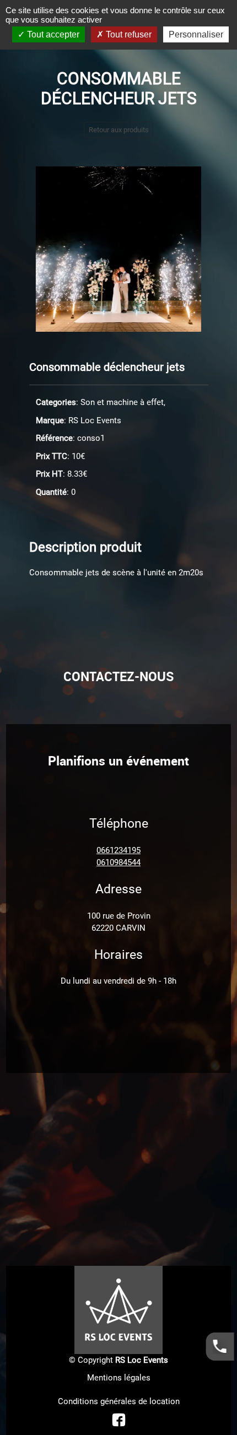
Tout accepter (52, 34)
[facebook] (119, 1420)
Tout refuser (128, 34)
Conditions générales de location (119, 1401)
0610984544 (118, 862)
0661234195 (118, 850)
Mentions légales (118, 1378)
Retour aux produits (119, 130)
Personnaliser (196, 34)
